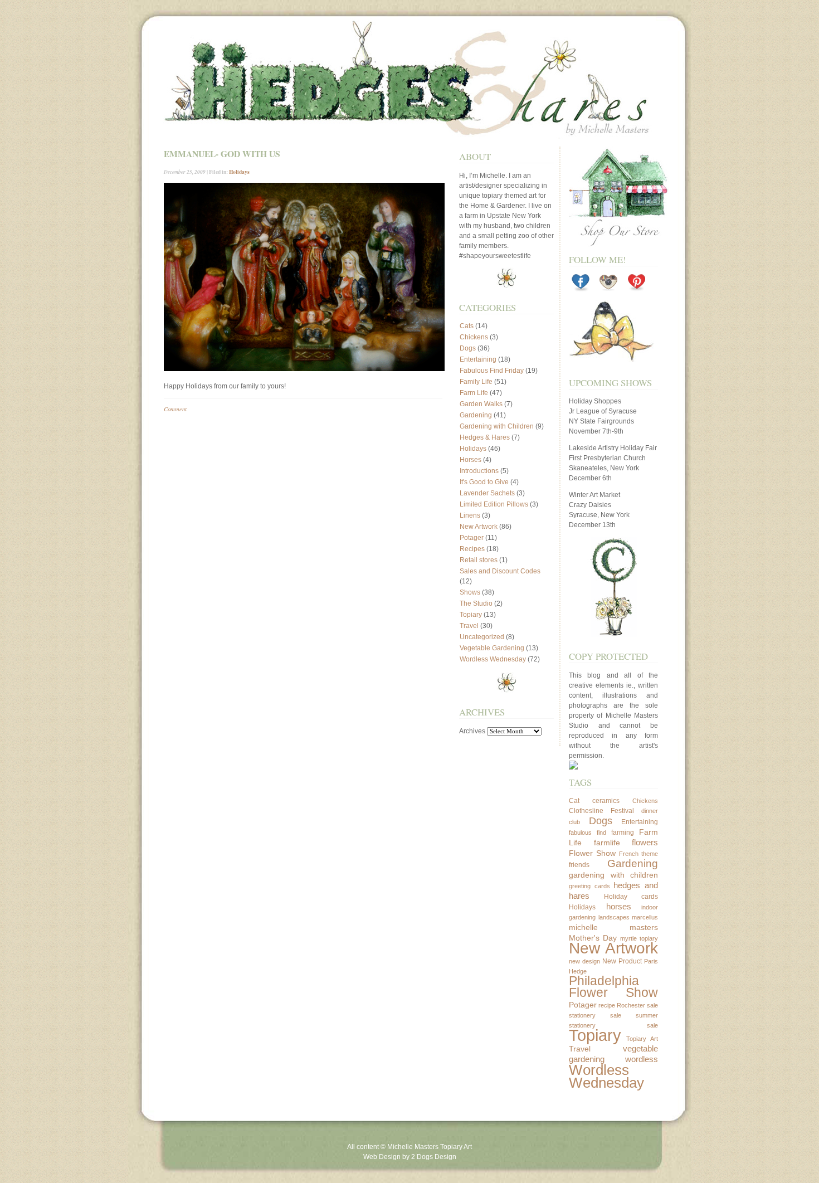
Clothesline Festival (601, 811)
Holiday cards (631, 896)
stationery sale (595, 1015)
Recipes (472, 549)
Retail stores (479, 560)
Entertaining (478, 359)
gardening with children (613, 874)
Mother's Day (593, 937)
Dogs (468, 348)
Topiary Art (642, 1038)
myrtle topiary (639, 938)
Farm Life (474, 393)
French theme (638, 853)
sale (652, 1005)
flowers (645, 842)
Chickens (474, 337)
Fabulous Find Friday (492, 370)
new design (584, 961)
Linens (470, 515)
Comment (175, 409)
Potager (472, 538)
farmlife (607, 842)
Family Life (476, 382)
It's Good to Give (484, 482)
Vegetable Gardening (492, 648)
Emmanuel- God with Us (222, 154)
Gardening (476, 415)
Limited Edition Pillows (494, 504)
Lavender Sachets (487, 493)
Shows (470, 592)
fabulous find (587, 832)
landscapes (614, 917)
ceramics (606, 801)
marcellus (645, 917)
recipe (606, 1005)
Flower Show (592, 853)
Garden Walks (481, 404)
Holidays (239, 172)
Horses (470, 460)
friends (579, 865)
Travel (469, 626)
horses (618, 906)
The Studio (476, 603)
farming (622, 832)
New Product (622, 961)
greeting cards (589, 886)
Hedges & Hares (485, 437)
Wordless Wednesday (493, 659)
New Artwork (479, 526)
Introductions (479, 471)
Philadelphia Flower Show (613, 987)
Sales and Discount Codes (500, 571)
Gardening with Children (497, 426)
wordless (641, 1059)
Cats (467, 326)
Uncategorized (482, 637)
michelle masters (613, 927)
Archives (472, 731)
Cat (574, 801)
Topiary (471, 615)
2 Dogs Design (433, 1157)
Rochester (631, 1005)
